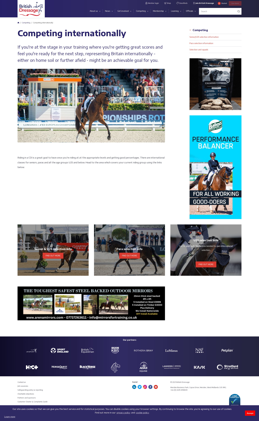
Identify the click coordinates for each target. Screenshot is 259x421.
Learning (175, 11)
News (107, 11)
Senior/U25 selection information (204, 37)
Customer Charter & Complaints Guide (32, 402)
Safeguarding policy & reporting (30, 390)
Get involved (123, 11)
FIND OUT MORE (53, 255)
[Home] (18, 22)
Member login (153, 3)
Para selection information (201, 43)
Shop (168, 3)
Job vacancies (23, 386)
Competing (141, 11)
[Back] (190, 29)
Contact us (22, 382)
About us (94, 11)
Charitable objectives (26, 394)
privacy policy (123, 412)
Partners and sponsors (27, 398)
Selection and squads (199, 49)
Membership (158, 11)
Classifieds (183, 3)
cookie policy (142, 412)
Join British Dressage (204, 3)
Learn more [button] (9, 417)
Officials (189, 11)
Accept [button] (250, 413)
